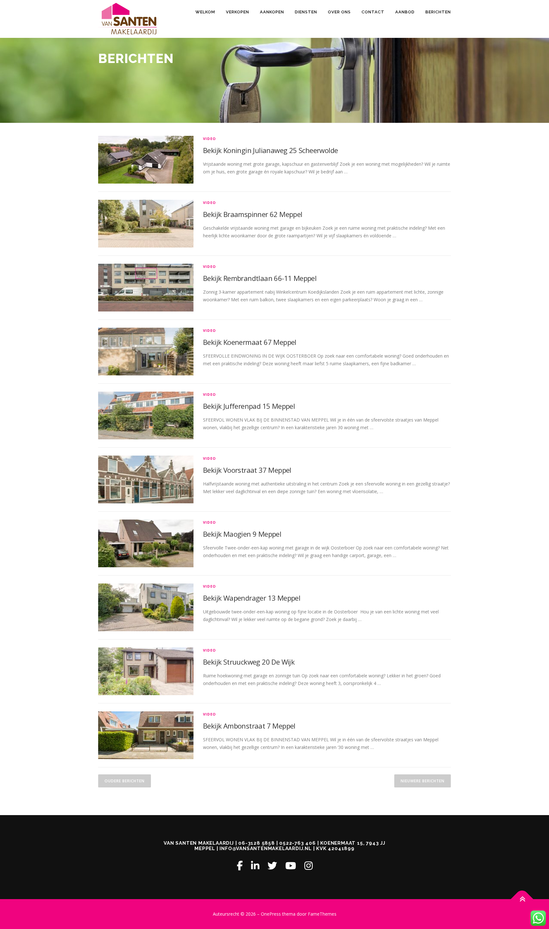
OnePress (271, 914)
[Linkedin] (255, 865)
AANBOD (405, 12)
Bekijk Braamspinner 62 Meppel (252, 214)
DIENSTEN (306, 12)
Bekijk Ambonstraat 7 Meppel (249, 725)
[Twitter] (272, 865)
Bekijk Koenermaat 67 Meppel (249, 342)
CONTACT (373, 12)
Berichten (438, 12)
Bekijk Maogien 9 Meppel (242, 534)
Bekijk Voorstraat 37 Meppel (247, 470)
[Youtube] (290, 865)
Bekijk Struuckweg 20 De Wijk (249, 662)
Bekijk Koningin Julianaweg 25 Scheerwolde (270, 150)
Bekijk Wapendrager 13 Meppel (251, 598)
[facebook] (240, 865)
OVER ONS (339, 12)
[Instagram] (308, 865)
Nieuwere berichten (422, 781)
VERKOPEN (237, 12)
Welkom (205, 12)
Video (209, 138)
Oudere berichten (125, 781)
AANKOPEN (272, 12)
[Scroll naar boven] (522, 899)
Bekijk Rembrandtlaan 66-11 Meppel (259, 278)
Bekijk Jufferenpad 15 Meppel (249, 406)
